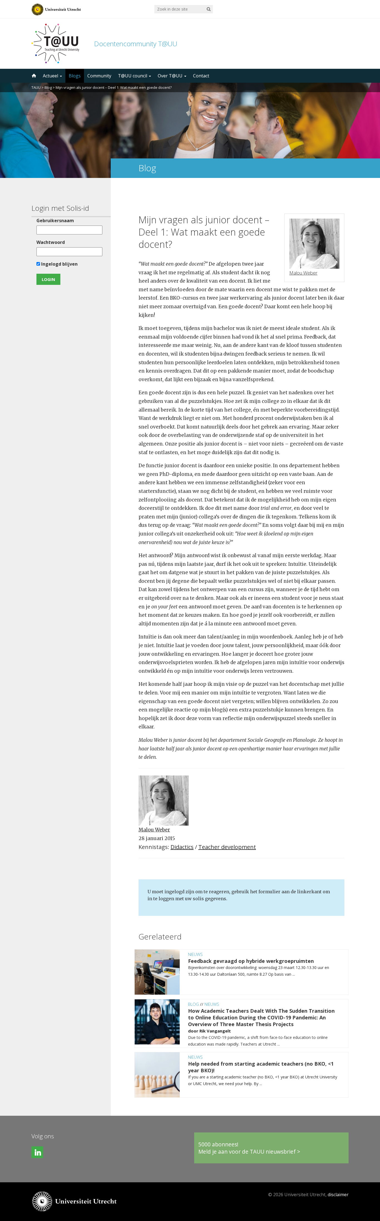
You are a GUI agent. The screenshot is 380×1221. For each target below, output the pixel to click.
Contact (201, 76)
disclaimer (338, 1194)
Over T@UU (171, 76)
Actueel (51, 76)
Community (99, 76)
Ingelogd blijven (59, 264)
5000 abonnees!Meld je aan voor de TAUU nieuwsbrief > (249, 1148)
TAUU (36, 87)
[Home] (33, 76)
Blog (48, 87)
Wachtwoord (50, 242)
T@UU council (133, 76)
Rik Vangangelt (215, 1031)
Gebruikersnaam (55, 220)
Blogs (75, 76)
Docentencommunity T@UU (135, 43)
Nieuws (195, 954)
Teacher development (227, 847)
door (193, 1031)
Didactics (182, 847)
